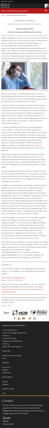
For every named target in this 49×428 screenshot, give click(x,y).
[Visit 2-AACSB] (19, 312)
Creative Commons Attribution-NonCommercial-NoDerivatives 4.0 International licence (22, 289)
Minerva (5, 381)
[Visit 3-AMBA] (38, 312)
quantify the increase (31, 145)
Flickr (4, 358)
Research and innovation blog (12, 355)
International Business (9, 338)
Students (5, 384)
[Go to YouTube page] (23, 318)
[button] (46, 10)
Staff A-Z (5, 370)
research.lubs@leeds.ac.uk (15, 277)
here (7, 284)
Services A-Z (6, 367)
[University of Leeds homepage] (46, 5)
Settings (5, 421)
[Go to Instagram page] (34, 318)
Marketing (6, 344)
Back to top (6, 306)
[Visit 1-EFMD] (6, 312)
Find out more (8, 423)
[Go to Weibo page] (30, 318)
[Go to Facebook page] (14, 318)
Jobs (3, 393)
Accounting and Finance (10, 330)
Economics (6, 335)
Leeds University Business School (14, 10)
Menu (6, 5)
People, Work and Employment (12, 346)
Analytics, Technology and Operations (14, 333)
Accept (6, 417)
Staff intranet (7, 372)
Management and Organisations (13, 341)
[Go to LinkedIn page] (19, 318)
